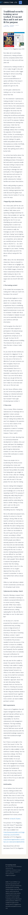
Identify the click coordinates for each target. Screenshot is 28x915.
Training (12, 25)
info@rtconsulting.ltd (10, 875)
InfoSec (6, 25)
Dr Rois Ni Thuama (15, 818)
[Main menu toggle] (20, 2)
